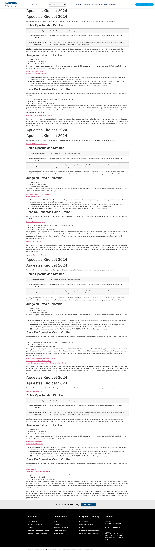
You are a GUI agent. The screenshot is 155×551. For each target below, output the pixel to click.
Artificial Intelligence (35, 524)
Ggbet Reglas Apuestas (34, 196)
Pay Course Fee (96, 4)
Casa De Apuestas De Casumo (36, 74)
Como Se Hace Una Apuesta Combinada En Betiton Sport (46, 363)
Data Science (32, 521)
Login (145, 4)
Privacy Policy (58, 533)
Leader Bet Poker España (35, 71)
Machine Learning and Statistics (38, 530)
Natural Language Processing (37, 533)
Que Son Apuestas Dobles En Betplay (39, 115)
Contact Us (86, 4)
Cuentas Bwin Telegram (34, 442)
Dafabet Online (31, 469)
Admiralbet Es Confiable (34, 391)
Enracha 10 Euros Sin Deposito (36, 144)
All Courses (32, 4)
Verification (112, 4)
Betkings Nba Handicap (34, 242)
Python (30, 527)
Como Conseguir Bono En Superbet (38, 361)
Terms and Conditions (61, 527)
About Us (78, 4)
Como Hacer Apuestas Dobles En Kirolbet (40, 359)
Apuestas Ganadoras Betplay (36, 255)
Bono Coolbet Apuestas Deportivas (38, 194)
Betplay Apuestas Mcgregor (35, 222)
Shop (105, 4)
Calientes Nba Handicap (34, 444)
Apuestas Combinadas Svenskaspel (38, 471)
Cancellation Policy (60, 530)
